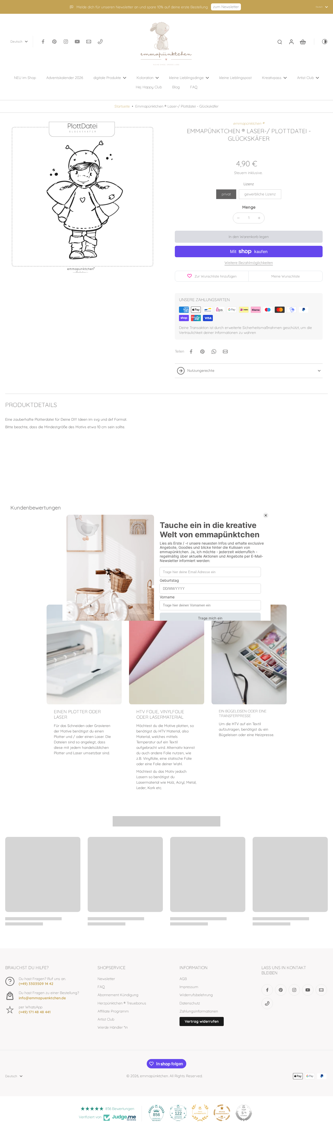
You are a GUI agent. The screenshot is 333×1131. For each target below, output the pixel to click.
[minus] (238, 218)
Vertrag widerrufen (202, 1021)
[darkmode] (321, 41)
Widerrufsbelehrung (196, 995)
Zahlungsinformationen (199, 1011)
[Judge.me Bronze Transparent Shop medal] (222, 1112)
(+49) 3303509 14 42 (36, 983)
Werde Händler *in (113, 1027)
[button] (249, 237)
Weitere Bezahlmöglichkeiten (249, 263)
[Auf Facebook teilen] (191, 351)
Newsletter (106, 978)
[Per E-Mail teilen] (225, 351)
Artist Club (106, 1019)
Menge (248, 207)
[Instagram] (66, 41)
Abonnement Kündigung (118, 995)
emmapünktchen (154, 1076)
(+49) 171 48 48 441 (34, 1012)
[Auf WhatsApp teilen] (214, 351)
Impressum (189, 986)
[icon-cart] (302, 41)
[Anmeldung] (291, 41)
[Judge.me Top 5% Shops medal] (243, 1112)
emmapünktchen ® (248, 123)
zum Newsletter (226, 6)
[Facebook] (43, 41)
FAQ (101, 986)
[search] (279, 41)
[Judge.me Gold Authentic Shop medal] (200, 1112)
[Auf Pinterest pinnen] (202, 351)
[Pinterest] (54, 41)
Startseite (122, 106)
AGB (183, 978)
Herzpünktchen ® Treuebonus (122, 1003)
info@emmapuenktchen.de (42, 998)
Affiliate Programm (113, 1011)
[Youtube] (77, 41)
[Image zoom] (81, 197)
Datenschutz (190, 1003)
